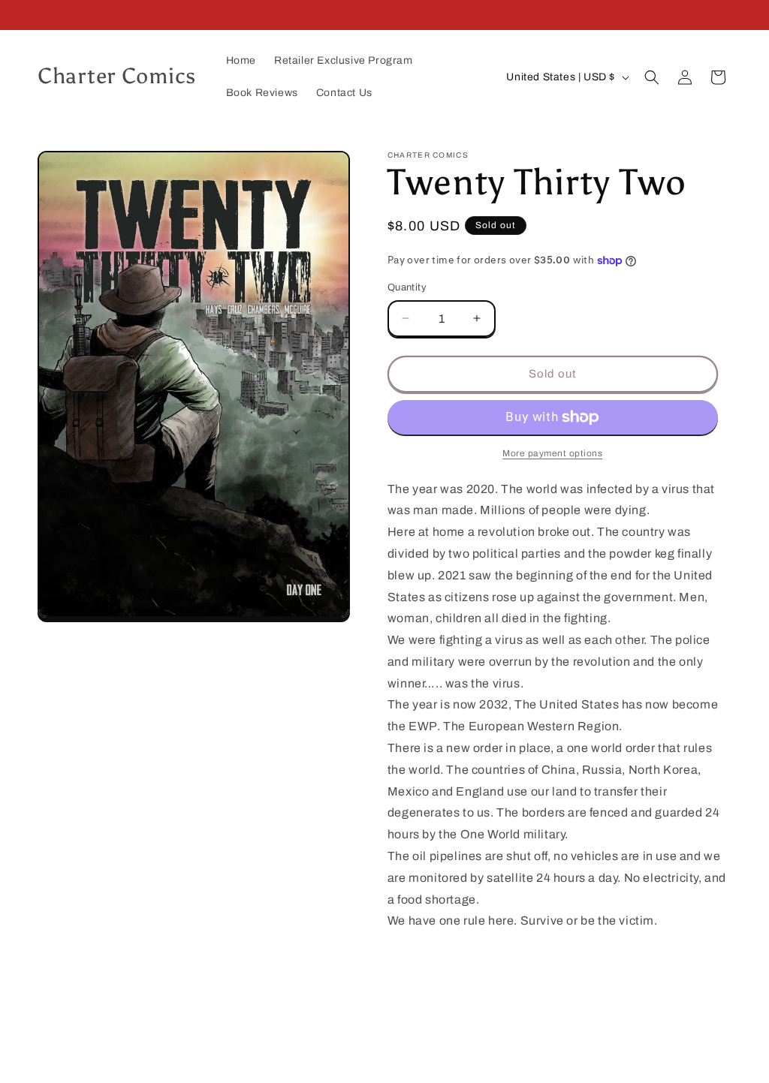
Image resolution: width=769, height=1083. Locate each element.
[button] (651, 77)
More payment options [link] (552, 453)
